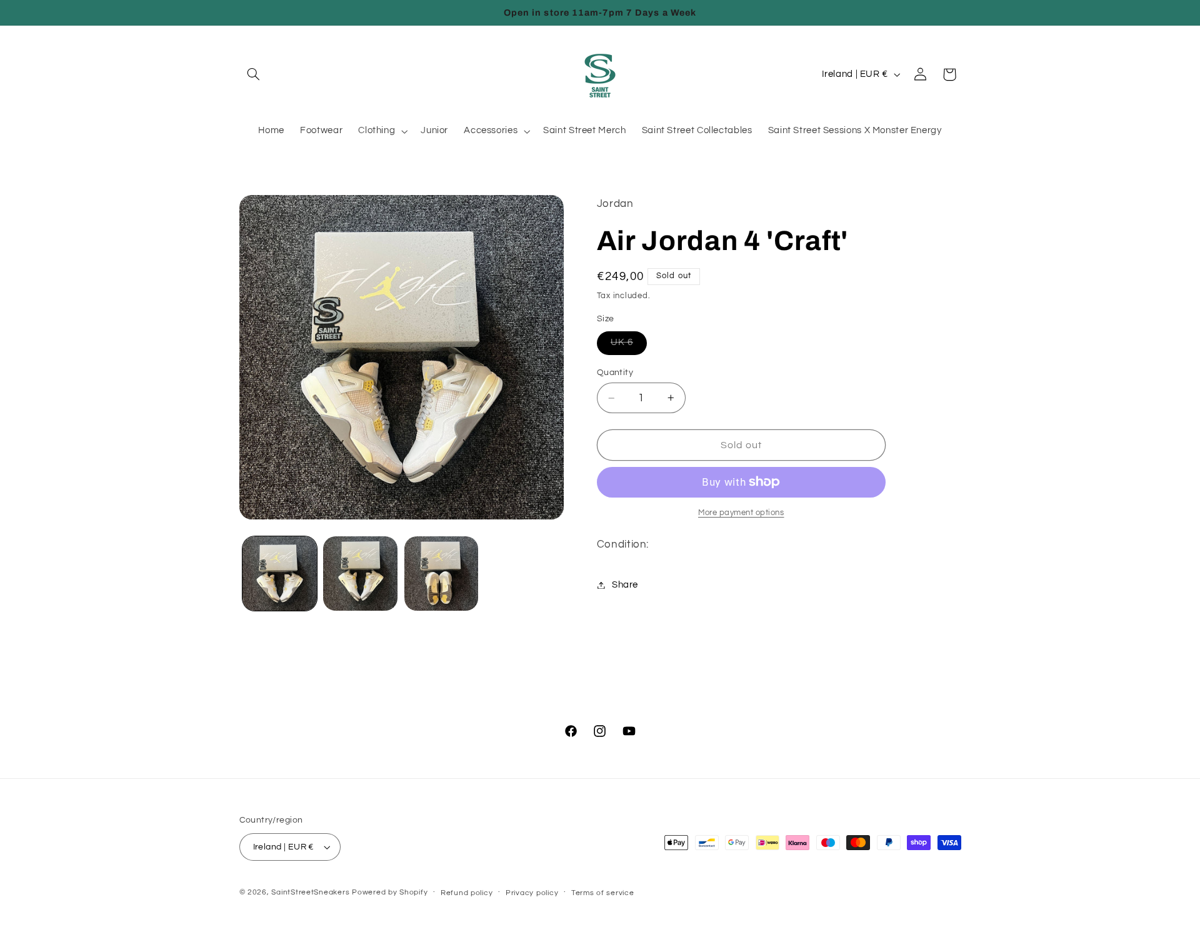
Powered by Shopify (390, 892)
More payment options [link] (741, 513)
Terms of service (602, 892)
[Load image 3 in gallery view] (441, 573)
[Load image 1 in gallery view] (279, 573)
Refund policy (467, 892)
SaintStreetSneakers (310, 892)
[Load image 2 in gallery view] (360, 573)
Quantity (615, 372)
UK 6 (629, 345)
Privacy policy (532, 892)
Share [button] (625, 584)
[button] (253, 74)
